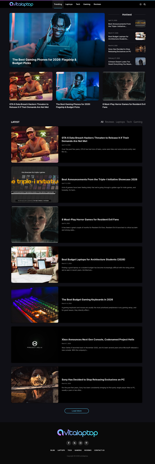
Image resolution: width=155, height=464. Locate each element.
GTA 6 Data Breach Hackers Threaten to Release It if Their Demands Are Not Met (29, 105)
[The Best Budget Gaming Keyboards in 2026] (34, 305)
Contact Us (99, 450)
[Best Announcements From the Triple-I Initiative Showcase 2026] (140, 23)
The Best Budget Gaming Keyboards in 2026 (87, 299)
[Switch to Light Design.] (140, 4)
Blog (52, 450)
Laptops (69, 4)
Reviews (97, 4)
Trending (58, 4)
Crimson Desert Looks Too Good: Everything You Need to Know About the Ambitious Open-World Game (120, 63)
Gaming (86, 4)
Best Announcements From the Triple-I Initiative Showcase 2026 (119, 25)
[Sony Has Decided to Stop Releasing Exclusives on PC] (140, 49)
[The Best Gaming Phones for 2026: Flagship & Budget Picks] (57, 40)
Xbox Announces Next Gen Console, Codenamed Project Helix (98, 339)
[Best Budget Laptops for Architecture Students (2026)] (140, 36)
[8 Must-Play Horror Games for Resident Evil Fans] (124, 86)
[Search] (144, 4)
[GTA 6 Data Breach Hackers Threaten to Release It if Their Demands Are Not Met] (30, 86)
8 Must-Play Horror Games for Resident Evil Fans (124, 105)
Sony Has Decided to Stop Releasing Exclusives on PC (119, 50)
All (102, 121)
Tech (78, 4)
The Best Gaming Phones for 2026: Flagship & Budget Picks (44, 61)
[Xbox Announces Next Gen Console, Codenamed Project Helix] (34, 345)
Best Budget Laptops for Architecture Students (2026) (118, 37)
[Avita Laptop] (21, 4)
